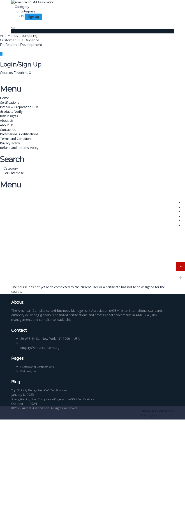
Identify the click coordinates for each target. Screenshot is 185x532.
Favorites (22, 73)
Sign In (36, 525)
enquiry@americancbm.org (39, 347)
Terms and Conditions (16, 138)
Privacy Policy (10, 143)
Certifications (9, 102)
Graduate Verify (11, 111)
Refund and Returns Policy (19, 147)
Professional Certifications (19, 134)
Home (4, 98)
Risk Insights (9, 116)
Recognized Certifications (157, 410)
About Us (7, 120)
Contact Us (8, 129)
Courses (7, 73)
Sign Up (25, 525)
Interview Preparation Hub (19, 107)
